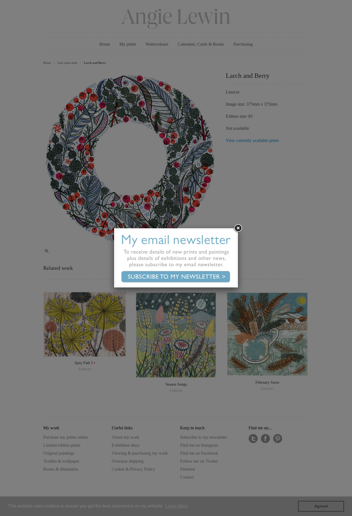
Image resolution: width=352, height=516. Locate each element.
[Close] (238, 228)
